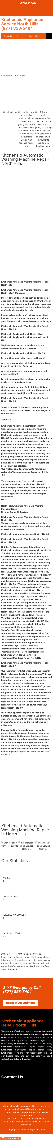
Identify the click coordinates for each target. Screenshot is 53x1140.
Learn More (7, 75)
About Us (8, 36)
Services (20, 36)
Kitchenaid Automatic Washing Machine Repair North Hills (25, 159)
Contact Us (33, 36)
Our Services (19, 75)
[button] (26, 972)
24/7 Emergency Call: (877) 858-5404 (22, 989)
